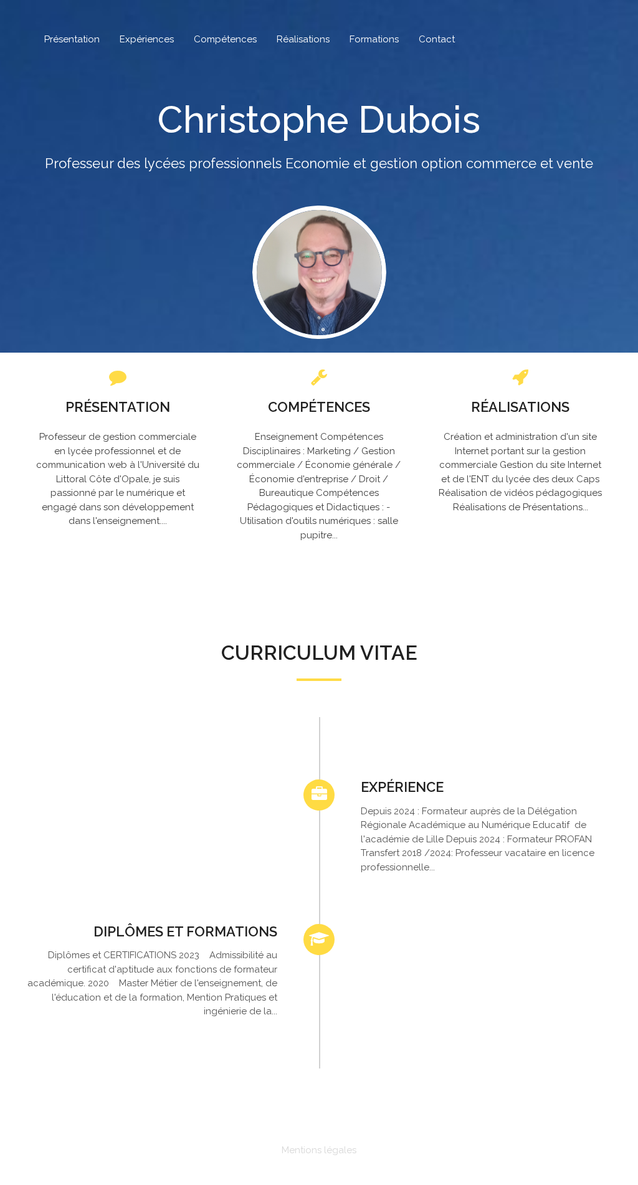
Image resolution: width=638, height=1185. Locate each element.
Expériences (147, 39)
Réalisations (303, 39)
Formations (374, 39)
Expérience (402, 787)
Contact (437, 39)
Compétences (225, 39)
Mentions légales (319, 1150)
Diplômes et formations (185, 931)
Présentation (72, 39)
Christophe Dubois (319, 119)
